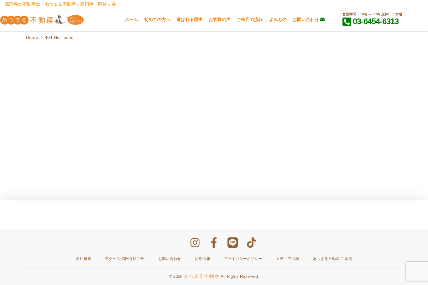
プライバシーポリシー (243, 258)
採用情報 (202, 258)
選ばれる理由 (189, 19)
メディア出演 (287, 258)
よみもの (278, 19)
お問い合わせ (306, 19)
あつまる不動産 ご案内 (332, 258)
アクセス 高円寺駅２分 (124, 258)
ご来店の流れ (250, 19)
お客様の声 (220, 19)
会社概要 (83, 258)
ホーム (131, 19)
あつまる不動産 (201, 276)
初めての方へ (157, 19)
